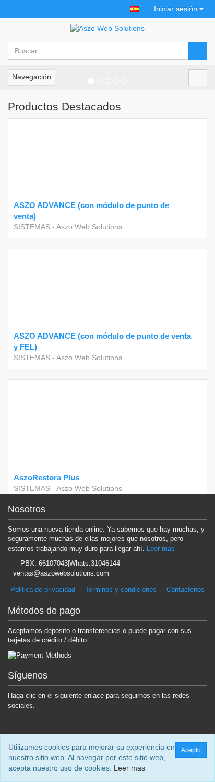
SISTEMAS (32, 227)
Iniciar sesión (175, 9)
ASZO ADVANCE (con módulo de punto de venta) (91, 211)
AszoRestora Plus (46, 477)
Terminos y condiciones (121, 589)
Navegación (31, 77)
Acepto (191, 750)
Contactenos (185, 589)
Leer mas (161, 549)
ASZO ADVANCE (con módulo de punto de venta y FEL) (102, 341)
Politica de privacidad (42, 589)
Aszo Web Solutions (89, 227)
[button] (134, 9)
